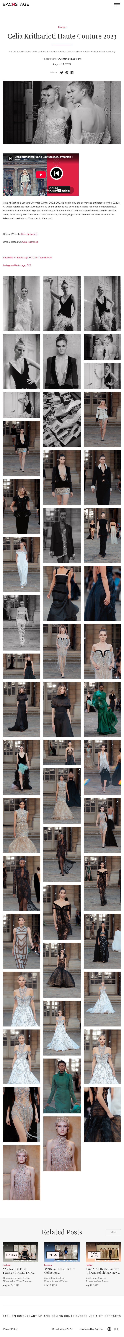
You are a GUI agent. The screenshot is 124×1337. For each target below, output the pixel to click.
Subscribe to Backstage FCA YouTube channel (27, 257)
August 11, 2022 (62, 64)
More (113, 1232)
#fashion (52, 51)
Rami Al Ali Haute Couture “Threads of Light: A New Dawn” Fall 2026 (102, 1270)
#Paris (79, 51)
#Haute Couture (66, 51)
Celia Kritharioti (29, 234)
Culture (23, 1316)
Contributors (76, 1316)
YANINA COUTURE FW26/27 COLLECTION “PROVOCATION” (17, 1270)
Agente (99, 1329)
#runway (110, 51)
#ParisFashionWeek (12, 1281)
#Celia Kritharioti (39, 51)
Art (34, 1316)
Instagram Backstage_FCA (17, 265)
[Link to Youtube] (116, 1329)
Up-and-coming (50, 1316)
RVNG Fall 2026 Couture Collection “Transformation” (59, 1270)
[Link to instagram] (109, 1329)
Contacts (112, 1316)
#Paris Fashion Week (94, 51)
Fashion (62, 27)
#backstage (23, 51)
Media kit (96, 1316)
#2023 (12, 51)
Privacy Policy (10, 1329)
